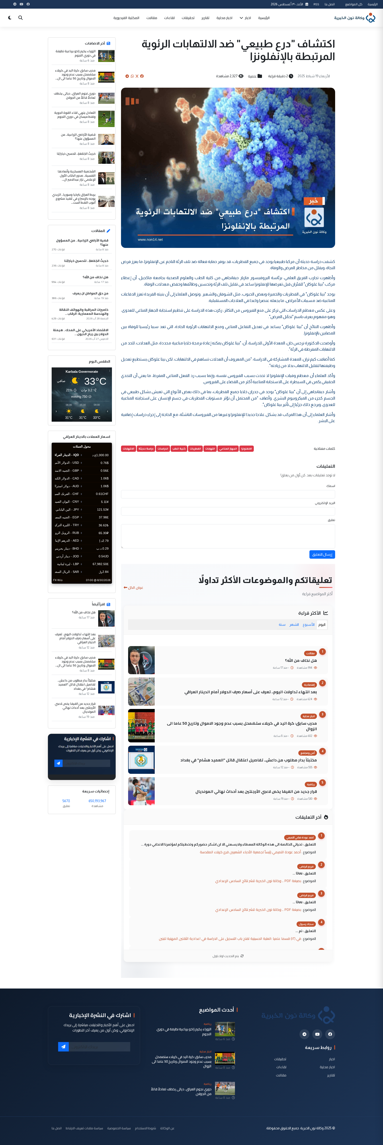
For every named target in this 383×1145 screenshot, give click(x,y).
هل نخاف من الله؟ (301, 660)
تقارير (205, 17)
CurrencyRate (102, 586)
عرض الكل (135, 587)
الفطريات (195, 448)
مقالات (152, 17)
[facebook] (330, 1034)
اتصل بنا (329, 4)
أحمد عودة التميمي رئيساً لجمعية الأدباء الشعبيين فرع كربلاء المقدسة (250, 852)
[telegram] (304, 1034)
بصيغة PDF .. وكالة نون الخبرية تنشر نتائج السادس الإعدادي (258, 880)
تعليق (331, 520)
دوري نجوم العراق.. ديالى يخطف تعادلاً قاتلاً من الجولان (75, 95)
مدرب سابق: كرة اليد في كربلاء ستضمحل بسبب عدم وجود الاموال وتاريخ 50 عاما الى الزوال (242, 726)
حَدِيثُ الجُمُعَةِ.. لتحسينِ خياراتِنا (76, 154)
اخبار (247, 17)
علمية (252, 76)
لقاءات (169, 17)
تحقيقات (188, 17)
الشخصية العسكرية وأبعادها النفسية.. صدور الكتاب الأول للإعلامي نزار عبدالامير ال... (77, 175)
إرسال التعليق (322, 554)
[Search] (20, 17)
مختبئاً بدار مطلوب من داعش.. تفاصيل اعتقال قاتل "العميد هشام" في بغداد (248, 760)
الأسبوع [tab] (309, 624)
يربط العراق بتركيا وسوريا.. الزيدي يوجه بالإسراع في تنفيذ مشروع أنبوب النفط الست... (74, 199)
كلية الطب (179, 448)
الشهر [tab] (294, 624)
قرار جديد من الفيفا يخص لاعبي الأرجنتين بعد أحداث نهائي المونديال (256, 791)
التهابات (210, 448)
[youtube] (317, 1034)
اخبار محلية (225, 17)
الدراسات (163, 448)
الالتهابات (128, 448)
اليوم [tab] (322, 624)
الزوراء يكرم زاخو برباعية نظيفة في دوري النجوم (76, 53)
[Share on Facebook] (142, 76)
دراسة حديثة (146, 448)
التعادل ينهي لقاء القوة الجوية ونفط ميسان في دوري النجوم (75, 115)
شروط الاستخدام (145, 1128)
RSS (316, 4)
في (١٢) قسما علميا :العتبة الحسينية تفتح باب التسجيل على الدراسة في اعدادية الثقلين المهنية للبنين (230, 938)
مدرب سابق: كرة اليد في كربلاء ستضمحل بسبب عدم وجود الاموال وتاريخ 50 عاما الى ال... (75, 74)
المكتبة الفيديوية (126, 17)
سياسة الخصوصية (119, 1128)
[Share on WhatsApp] (132, 76)
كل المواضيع (353, 4)
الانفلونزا (246, 448)
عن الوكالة (167, 1128)
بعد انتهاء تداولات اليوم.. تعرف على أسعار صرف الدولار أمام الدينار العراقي (250, 691)
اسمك (330, 486)
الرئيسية (373, 4)
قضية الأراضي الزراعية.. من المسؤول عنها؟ (78, 137)
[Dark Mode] (9, 17)
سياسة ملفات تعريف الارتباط (84, 1128)
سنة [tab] (282, 624)
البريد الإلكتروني (325, 503)
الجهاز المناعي (228, 448)
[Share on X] (137, 76)
